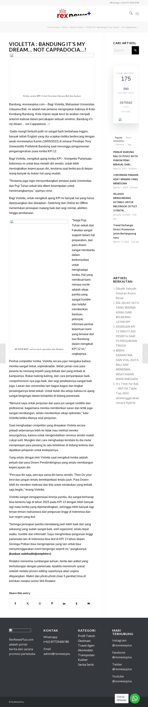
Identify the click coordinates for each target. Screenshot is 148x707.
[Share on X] (28, 603)
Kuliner (83, 660)
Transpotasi (86, 655)
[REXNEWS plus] (74, 14)
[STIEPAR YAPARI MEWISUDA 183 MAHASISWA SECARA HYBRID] (145, 353)
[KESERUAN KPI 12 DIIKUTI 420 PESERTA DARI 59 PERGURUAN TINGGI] (3, 353)
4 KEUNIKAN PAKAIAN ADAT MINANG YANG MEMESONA (125, 179)
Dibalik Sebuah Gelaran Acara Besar (126, 293)
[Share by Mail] (89, 603)
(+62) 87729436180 (56, 642)
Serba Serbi (86, 665)
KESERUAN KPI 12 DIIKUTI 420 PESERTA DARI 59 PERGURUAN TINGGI (126, 336)
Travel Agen (86, 645)
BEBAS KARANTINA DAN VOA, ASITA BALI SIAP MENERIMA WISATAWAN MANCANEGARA (127, 364)
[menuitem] (129, 14)
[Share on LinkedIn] (64, 603)
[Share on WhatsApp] (40, 603)
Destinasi (84, 641)
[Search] (129, 14)
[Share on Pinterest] (52, 603)
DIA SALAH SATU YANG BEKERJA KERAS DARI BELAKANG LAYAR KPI (127, 312)
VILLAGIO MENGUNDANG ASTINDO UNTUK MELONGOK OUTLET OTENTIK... (125, 202)
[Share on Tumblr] (76, 603)
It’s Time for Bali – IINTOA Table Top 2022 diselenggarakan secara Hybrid (127, 393)
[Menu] (137, 14)
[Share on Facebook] (15, 603)
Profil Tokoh (86, 636)
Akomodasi (85, 650)
